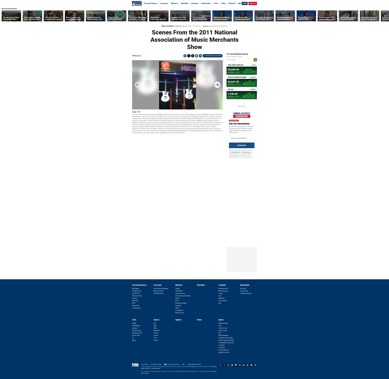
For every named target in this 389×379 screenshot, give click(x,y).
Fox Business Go (224, 350)
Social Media (136, 325)
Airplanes (222, 298)
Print (196, 55)
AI (132, 338)
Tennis (156, 340)
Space (134, 340)
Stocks (177, 288)
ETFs (176, 300)
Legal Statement (155, 368)
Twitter (188, 55)
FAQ (220, 333)
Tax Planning (136, 308)
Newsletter (247, 365)
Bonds (177, 298)
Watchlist (184, 3)
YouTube (232, 365)
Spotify (251, 365)
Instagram (228, 365)
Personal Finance (150, 3)
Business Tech (136, 330)
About (221, 320)
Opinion (178, 320)
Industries (178, 305)
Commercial (244, 291)
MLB (155, 328)
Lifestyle (194, 3)
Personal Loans (137, 296)
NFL (155, 323)
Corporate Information (226, 338)
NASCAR (156, 330)
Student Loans (136, 291)
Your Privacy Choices (173, 364)
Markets (174, 3)
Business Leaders (181, 303)
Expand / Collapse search (239, 3)
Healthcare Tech (137, 333)
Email (200, 55)
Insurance (135, 300)
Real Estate (205, 3)
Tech (216, 3)
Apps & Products (224, 352)
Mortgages (135, 288)
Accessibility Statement (226, 342)
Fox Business (137, 3)
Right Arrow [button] (385, 16)
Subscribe (241, 145)
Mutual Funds (179, 313)
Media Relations (224, 335)
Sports (156, 320)
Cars (220, 296)
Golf (155, 338)
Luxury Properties (245, 293)
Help (183, 364)
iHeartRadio (255, 365)
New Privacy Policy (156, 364)
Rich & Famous (223, 291)
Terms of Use (246, 152)
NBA (155, 325)
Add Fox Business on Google (213, 55)
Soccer (156, 335)
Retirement (135, 305)
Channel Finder (223, 323)
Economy (164, 3)
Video (223, 3)
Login (245, 3)
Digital (134, 323)
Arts (220, 303)
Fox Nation (222, 347)
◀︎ (138, 84)
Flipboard (236, 365)
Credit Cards (136, 293)
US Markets (179, 291)
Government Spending (161, 288)
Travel (220, 293)
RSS (243, 365)
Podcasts (232, 3)
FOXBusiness (136, 56)
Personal (243, 288)
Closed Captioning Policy (226, 340)
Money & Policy (158, 291)
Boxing (156, 333)
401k (133, 303)
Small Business (167, 26)
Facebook (185, 55)
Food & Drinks (223, 300)
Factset (193, 366)
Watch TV (253, 3)
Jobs (220, 325)
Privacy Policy (236, 152)
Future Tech (136, 335)
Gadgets (134, 328)
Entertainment (223, 288)
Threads (192, 55)
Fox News (222, 345)
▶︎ (217, 84)
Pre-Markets (179, 310)
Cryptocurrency (180, 293)
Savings (134, 298)
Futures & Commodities (182, 296)
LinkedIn (240, 365)
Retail (177, 308)
